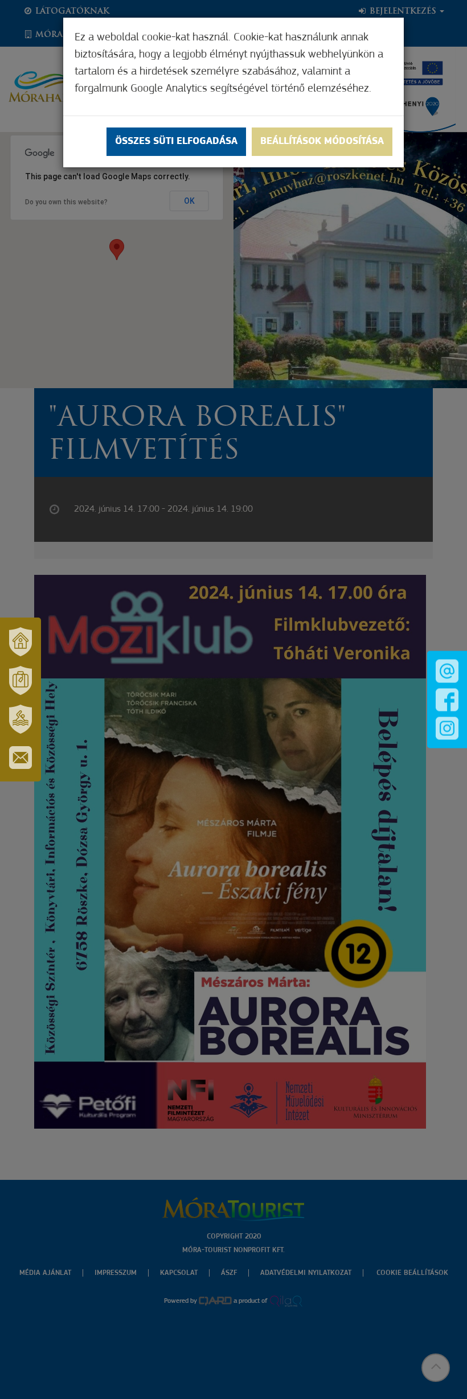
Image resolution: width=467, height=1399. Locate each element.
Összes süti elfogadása (176, 142)
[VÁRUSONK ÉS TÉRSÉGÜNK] (20, 641)
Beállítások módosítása (322, 142)
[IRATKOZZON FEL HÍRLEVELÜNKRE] (20, 757)
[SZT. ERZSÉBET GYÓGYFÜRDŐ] (20, 719)
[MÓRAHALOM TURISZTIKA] (20, 680)
